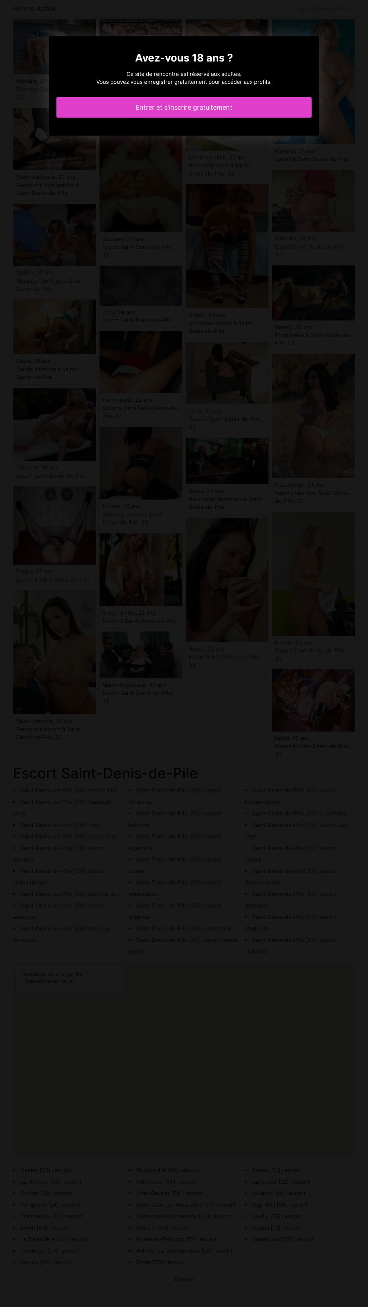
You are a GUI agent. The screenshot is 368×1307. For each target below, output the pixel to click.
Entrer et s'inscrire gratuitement (184, 107)
